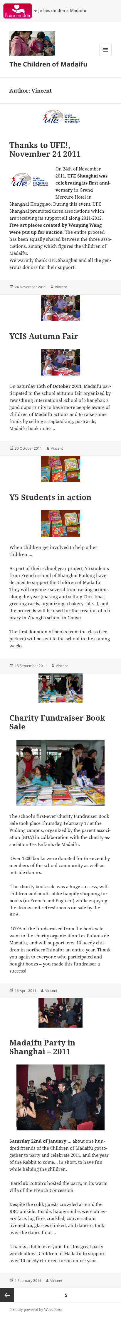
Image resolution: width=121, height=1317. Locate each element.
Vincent (61, 286)
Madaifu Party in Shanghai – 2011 (42, 1047)
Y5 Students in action (50, 497)
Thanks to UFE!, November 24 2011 (45, 149)
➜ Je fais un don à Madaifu (59, 10)
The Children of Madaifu (48, 63)
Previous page (7, 1295)
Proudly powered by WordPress (35, 1309)
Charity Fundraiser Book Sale (57, 722)
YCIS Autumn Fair (43, 336)
